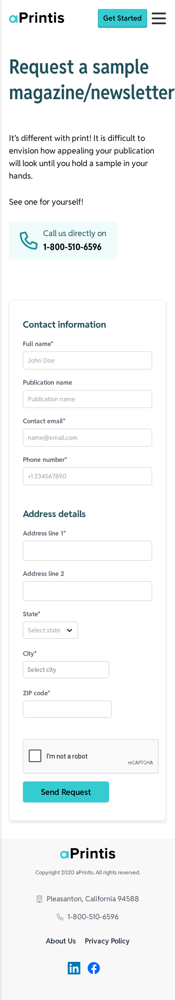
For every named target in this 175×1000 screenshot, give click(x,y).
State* (31, 614)
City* (30, 653)
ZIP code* (36, 693)
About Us (61, 941)
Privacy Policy (107, 941)
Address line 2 (43, 574)
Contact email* (44, 421)
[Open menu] (159, 18)
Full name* (38, 344)
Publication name (47, 382)
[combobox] (31, 630)
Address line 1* (44, 533)
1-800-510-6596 (92, 916)
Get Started (122, 18)
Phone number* (45, 460)
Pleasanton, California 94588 (93, 899)
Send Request (66, 792)
